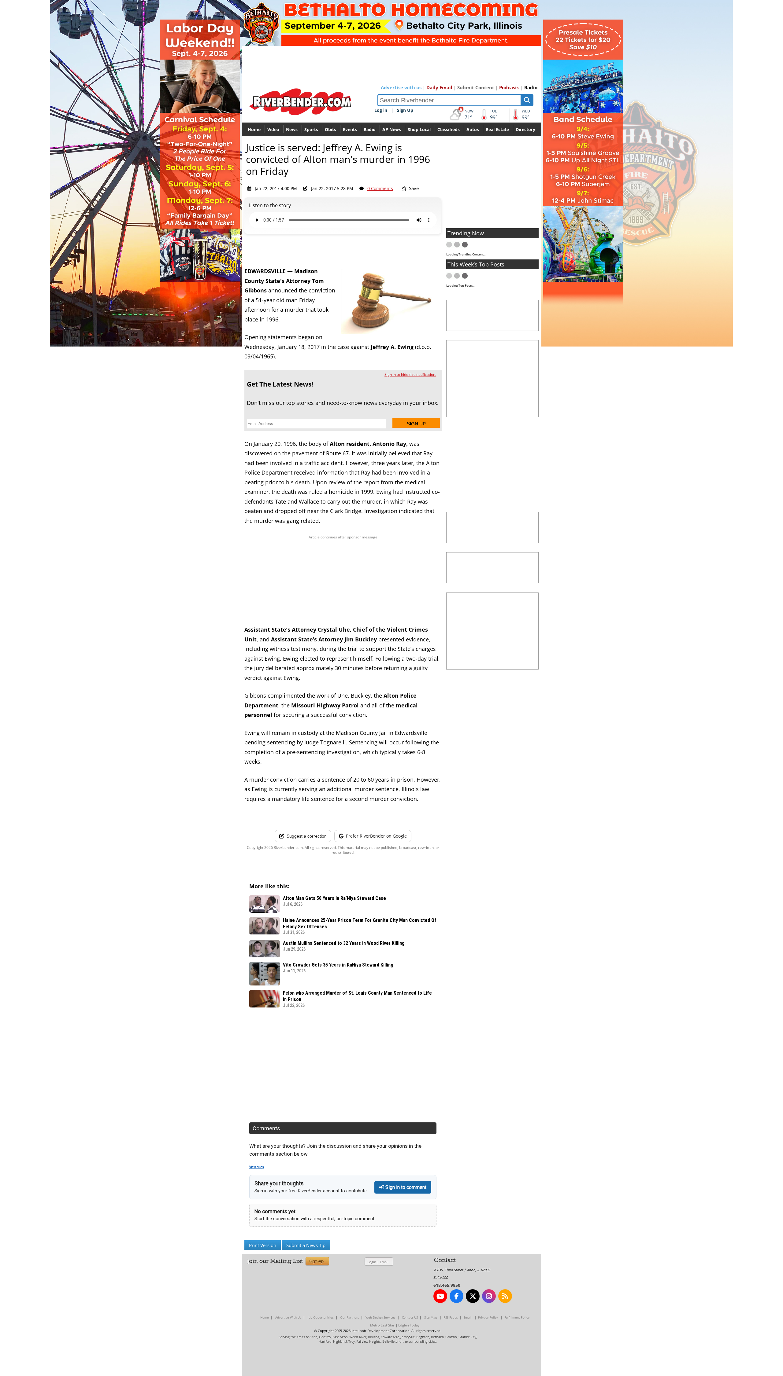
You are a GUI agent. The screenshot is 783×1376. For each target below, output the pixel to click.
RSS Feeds (450, 1317)
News (292, 129)
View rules (256, 1167)
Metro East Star (382, 1325)
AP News (391, 129)
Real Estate (497, 129)
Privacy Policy (488, 1317)
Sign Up (405, 110)
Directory (525, 129)
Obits (330, 129)
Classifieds (448, 129)
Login (371, 1262)
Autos (472, 129)
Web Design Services (380, 1317)
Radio (530, 87)
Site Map (430, 1317)
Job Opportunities (321, 1317)
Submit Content (475, 87)
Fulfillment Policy (516, 1317)
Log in (380, 110)
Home (254, 129)
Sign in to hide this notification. (410, 374)
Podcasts (509, 87)
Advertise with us (401, 87)
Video (273, 129)
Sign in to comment (405, 1187)
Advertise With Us (288, 1317)
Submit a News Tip (305, 1245)
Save (413, 188)
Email (384, 1262)
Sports (311, 129)
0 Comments (380, 188)
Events (350, 129)
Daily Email (439, 87)
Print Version (262, 1245)
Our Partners (349, 1317)
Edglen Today (409, 1325)
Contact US (410, 1317)
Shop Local (419, 129)
